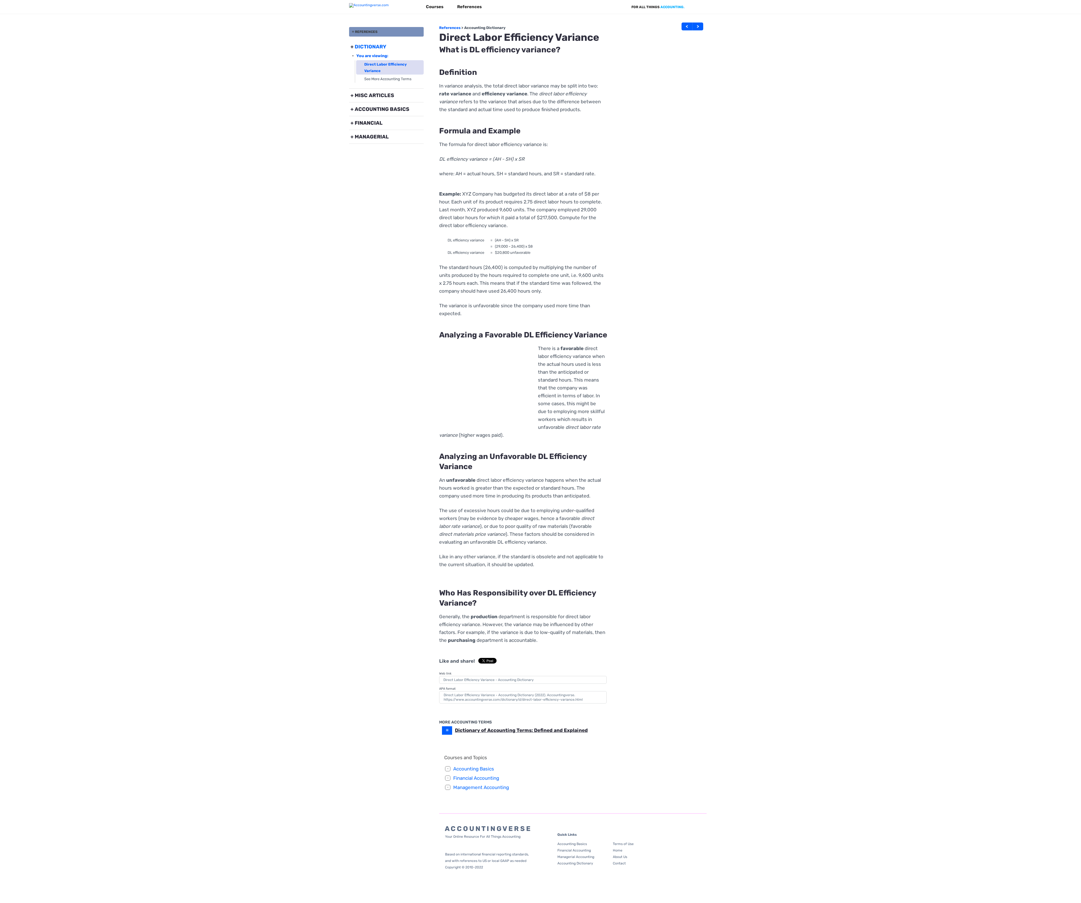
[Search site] (703, 7)
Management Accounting (481, 787)
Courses (434, 6)
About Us (620, 857)
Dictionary (370, 47)
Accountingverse (560, 695)
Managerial (372, 137)
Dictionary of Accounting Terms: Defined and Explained (521, 730)
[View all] (693, 7)
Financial (369, 123)
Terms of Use (623, 844)
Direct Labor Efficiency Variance (385, 67)
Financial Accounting (476, 778)
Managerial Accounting (575, 857)
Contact (619, 863)
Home (617, 850)
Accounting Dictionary (485, 28)
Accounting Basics (382, 109)
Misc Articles (374, 95)
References (469, 6)
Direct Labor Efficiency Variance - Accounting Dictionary (488, 680)
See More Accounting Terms (388, 79)
